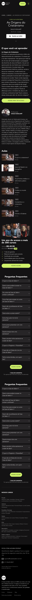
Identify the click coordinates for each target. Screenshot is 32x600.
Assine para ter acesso (16, 100)
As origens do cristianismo (21, 15)
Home (3, 15)
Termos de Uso (17, 595)
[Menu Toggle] (28, 4)
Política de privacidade (7, 595)
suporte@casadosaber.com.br (13, 559)
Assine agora (16, 266)
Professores (9, 592)
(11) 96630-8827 (9, 562)
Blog (16, 592)
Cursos (9, 15)
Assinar (23, 3)
